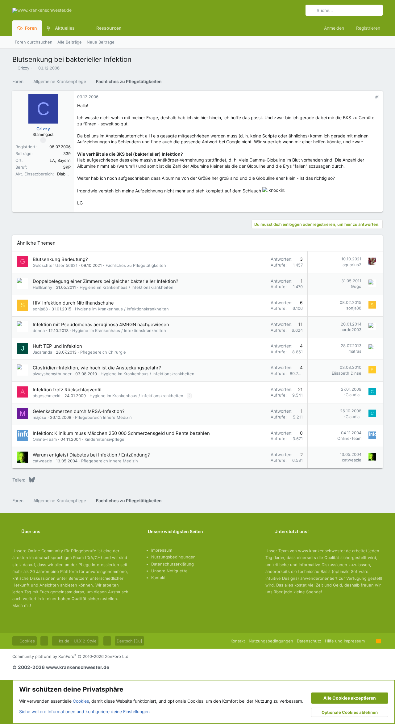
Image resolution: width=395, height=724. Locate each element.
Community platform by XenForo (71, 656)
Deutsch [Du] (129, 640)
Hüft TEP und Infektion (57, 346)
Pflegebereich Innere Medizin (103, 417)
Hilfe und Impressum (345, 640)
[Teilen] (369, 97)
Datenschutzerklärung (172, 564)
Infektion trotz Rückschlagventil (67, 390)
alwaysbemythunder (52, 373)
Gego (356, 286)
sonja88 (40, 308)
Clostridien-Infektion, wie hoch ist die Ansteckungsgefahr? (97, 368)
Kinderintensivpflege (104, 439)
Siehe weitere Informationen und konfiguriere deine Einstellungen (84, 711)
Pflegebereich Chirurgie (103, 352)
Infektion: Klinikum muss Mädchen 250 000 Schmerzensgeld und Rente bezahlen (121, 433)
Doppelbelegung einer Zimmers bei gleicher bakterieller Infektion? (105, 281)
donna (39, 330)
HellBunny (42, 287)
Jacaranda (42, 352)
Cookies (26, 640)
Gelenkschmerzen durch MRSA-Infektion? (79, 411)
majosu (39, 417)
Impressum (161, 550)
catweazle (42, 460)
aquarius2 (352, 264)
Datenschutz (309, 640)
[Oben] (370, 641)
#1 (377, 97)
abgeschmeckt (47, 395)
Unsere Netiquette (169, 570)
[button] (79, 28)
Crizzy (23, 67)
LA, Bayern (60, 160)
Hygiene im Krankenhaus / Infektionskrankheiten (126, 287)
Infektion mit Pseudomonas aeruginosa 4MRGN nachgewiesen (101, 324)
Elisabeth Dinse (346, 373)
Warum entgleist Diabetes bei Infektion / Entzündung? (91, 455)
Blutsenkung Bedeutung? (60, 259)
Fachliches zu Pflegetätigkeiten (136, 265)
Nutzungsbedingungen (173, 556)
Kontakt (158, 577)
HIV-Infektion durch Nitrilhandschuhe (73, 303)
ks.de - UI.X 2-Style (77, 640)
